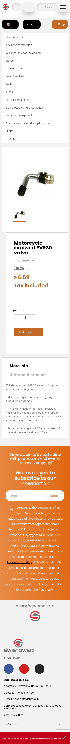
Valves (10, 60)
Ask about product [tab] (28, 374)
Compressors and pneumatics (24, 107)
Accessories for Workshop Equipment (29, 123)
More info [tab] (19, 365)
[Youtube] (24, 669)
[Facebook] (9, 669)
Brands (10, 139)
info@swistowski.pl (19, 562)
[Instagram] (39, 669)
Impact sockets (15, 76)
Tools (9, 84)
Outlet (9, 131)
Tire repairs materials (19, 45)
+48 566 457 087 (25, 692)
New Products (14, 37)
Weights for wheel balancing (23, 53)
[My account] (16, 7)
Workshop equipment (19, 115)
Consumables (14, 68)
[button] (29, 7)
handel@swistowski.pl (26, 698)
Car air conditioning (18, 99)
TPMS (9, 92)
